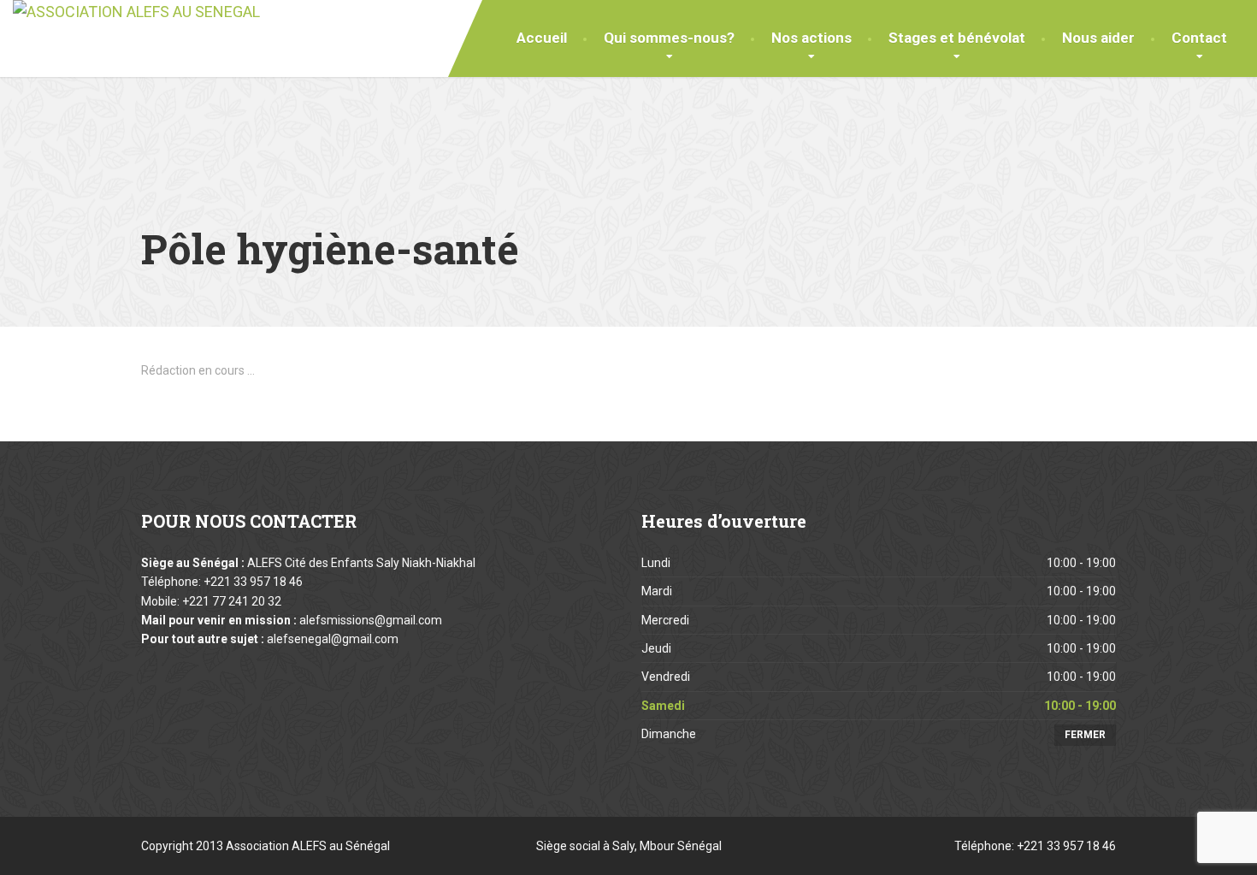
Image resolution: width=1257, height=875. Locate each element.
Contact (1199, 37)
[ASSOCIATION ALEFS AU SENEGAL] (136, 12)
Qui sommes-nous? (669, 37)
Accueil (541, 37)
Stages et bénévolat (956, 37)
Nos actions (811, 37)
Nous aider (1098, 37)
